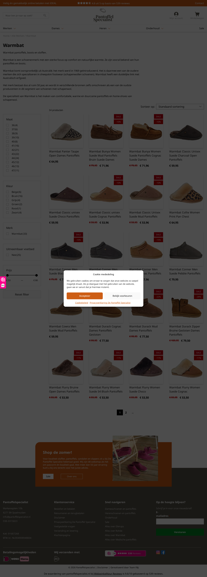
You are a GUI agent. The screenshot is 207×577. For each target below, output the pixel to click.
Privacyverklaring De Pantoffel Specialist (110, 302)
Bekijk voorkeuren (122, 295)
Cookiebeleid (81, 302)
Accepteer (84, 295)
